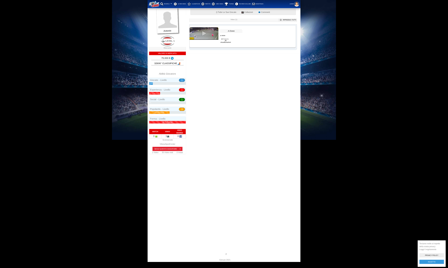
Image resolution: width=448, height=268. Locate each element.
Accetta (431, 262)
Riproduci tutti (289, 20)
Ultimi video (181, 4)
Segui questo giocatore (167, 149)
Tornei (231, 4)
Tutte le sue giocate (226, 12)
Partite (207, 4)
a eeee (231, 31)
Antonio (226, 39)
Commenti (265, 12)
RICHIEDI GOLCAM (245, 4)
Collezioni (248, 12)
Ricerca (167, 4)
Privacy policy (431, 255)
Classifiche (195, 4)
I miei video (219, 4)
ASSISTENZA (259, 4)
